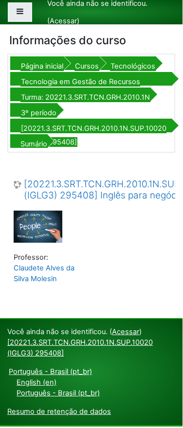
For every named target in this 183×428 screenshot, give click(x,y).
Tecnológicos (132, 66)
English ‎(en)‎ (36, 382)
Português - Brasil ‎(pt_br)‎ (50, 371)
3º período (38, 112)
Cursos (87, 66)
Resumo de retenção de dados (59, 411)
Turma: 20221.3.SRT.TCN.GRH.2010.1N (85, 97)
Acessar (63, 21)
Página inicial (42, 66)
